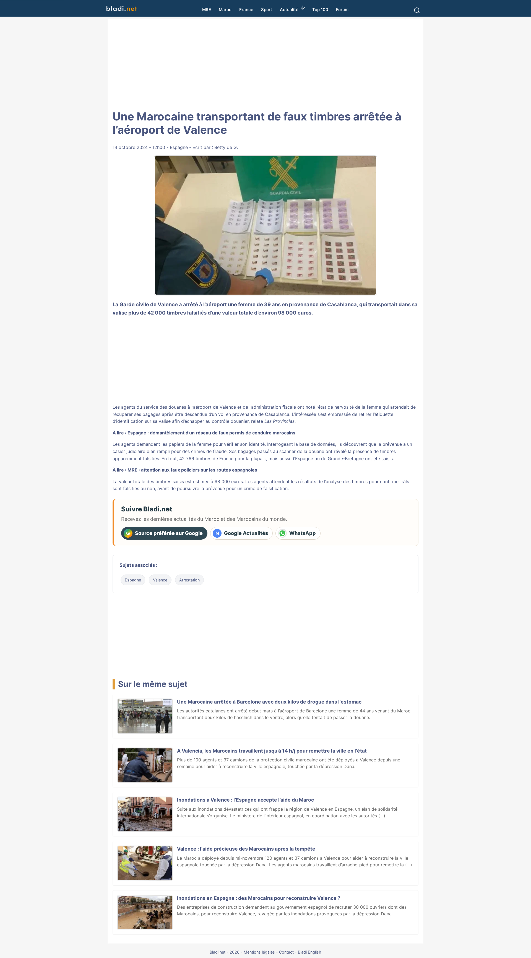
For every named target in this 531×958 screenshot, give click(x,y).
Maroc (225, 9)
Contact (286, 952)
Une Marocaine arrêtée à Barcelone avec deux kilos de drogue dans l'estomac (269, 702)
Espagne (179, 147)
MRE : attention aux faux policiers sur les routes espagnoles (192, 470)
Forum (342, 9)
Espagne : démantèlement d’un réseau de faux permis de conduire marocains (211, 433)
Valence (160, 580)
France (246, 9)
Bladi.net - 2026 (225, 952)
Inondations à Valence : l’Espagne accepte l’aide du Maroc (245, 800)
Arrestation (189, 580)
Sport (266, 9)
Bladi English (309, 952)
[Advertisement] (265, 63)
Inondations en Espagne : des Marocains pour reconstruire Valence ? (258, 898)
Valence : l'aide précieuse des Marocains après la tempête (246, 849)
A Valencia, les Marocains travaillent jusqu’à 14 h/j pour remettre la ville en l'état (272, 751)
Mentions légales (259, 952)
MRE (206, 9)
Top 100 (320, 9)
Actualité (289, 9)
